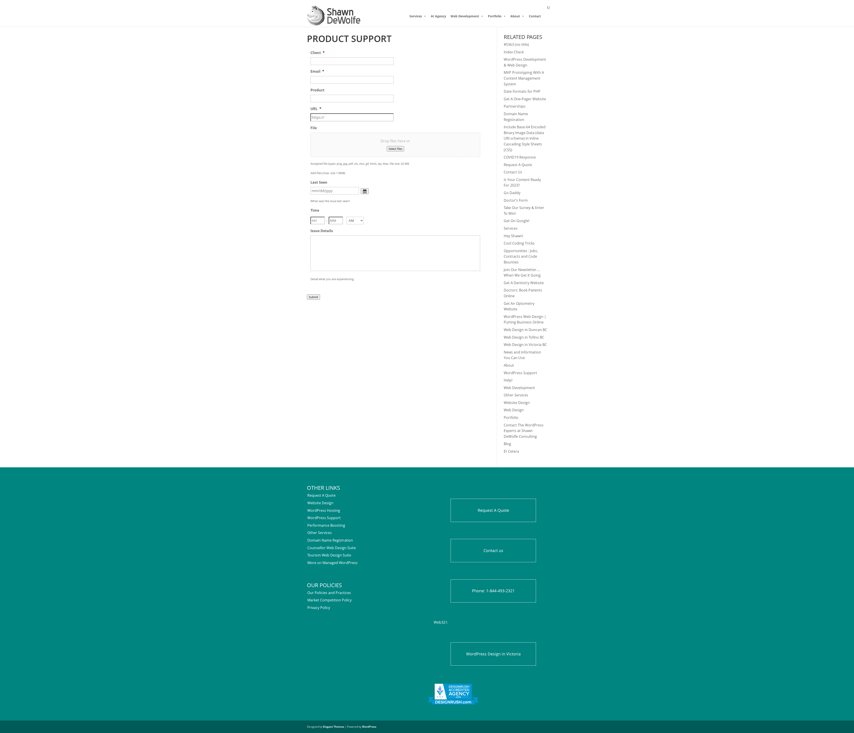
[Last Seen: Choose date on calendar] (365, 191)
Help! (508, 380)
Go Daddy (512, 192)
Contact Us (513, 172)
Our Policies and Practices (329, 592)
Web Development (465, 16)
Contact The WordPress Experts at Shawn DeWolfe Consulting (524, 431)
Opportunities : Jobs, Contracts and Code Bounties (521, 256)
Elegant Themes (333, 727)
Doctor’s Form (516, 200)
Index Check (514, 52)
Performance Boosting (326, 525)
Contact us (493, 550)
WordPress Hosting (323, 510)
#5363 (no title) (516, 44)
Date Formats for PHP (522, 91)
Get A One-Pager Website (525, 98)
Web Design (514, 410)
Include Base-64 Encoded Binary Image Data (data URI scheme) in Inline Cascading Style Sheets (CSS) (525, 138)
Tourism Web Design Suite (329, 555)
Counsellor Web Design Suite (331, 547)
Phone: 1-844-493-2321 (493, 590)
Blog (507, 443)
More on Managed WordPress (332, 562)
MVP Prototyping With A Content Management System (524, 78)
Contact (535, 16)
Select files (395, 149)
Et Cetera (511, 451)
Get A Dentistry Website (524, 282)
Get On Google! (516, 220)
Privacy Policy (318, 607)
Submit (313, 297)
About (515, 16)
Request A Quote (518, 164)
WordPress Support (520, 372)
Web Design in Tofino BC (524, 337)
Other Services (516, 395)
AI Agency (438, 16)
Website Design (517, 402)
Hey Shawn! (513, 235)
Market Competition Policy (329, 600)
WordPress (369, 727)
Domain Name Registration (330, 540)
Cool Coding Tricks (519, 243)
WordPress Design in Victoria (493, 654)
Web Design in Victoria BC (525, 344)
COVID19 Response (520, 157)
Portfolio (495, 16)
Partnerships (515, 106)
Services (415, 16)
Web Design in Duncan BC (525, 329)
